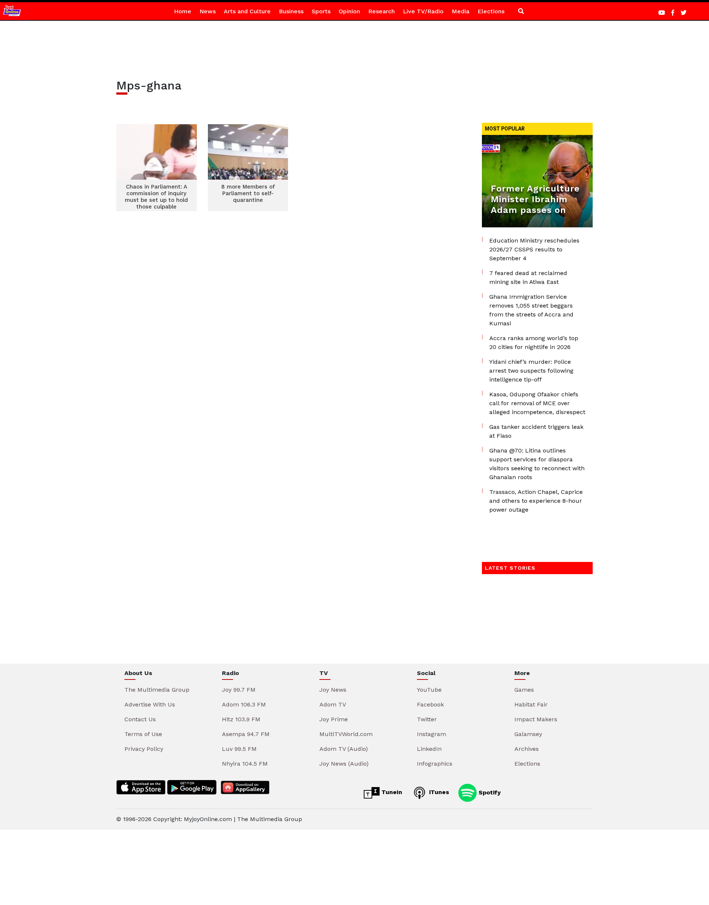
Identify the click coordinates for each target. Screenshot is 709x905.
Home (182, 11)
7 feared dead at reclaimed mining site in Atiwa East (528, 277)
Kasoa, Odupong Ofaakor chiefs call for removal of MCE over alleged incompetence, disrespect (537, 403)
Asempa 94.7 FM (246, 734)
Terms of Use (143, 734)
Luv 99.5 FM (239, 748)
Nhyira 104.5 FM (245, 763)
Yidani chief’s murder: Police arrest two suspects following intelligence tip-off (531, 370)
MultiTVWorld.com (346, 734)
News (207, 11)
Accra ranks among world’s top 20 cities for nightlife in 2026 (533, 342)
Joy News (332, 689)
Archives (526, 748)
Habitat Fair (531, 704)
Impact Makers (535, 719)
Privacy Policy (143, 748)
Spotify (489, 792)
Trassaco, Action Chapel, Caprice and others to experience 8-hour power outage (536, 500)
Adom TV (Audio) (343, 748)
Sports (321, 11)
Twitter (427, 719)
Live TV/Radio (423, 11)
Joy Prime (333, 719)
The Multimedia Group (156, 689)
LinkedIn (429, 748)
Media (460, 11)
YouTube (429, 689)
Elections (490, 11)
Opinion (349, 11)
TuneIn (391, 792)
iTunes (438, 792)
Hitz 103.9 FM (241, 719)
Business (291, 11)
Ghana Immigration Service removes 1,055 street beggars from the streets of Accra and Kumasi (531, 310)
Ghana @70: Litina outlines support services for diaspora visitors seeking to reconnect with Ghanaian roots (537, 464)
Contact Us (140, 719)
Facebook (430, 704)
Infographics (434, 763)
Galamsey (528, 734)
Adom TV (332, 704)
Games (524, 689)
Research (381, 11)
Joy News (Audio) (344, 763)
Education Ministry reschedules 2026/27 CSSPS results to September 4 (534, 249)
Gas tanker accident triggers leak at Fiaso (536, 431)
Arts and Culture (247, 11)
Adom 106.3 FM (244, 704)
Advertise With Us (149, 704)
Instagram (431, 734)
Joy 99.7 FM (239, 689)
